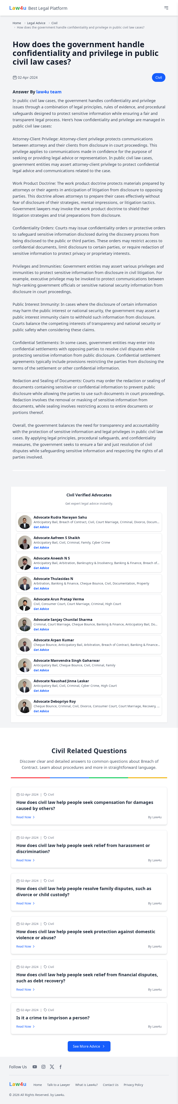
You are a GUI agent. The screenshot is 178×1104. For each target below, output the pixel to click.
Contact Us (111, 1085)
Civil (54, 23)
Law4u (59, 1095)
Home (17, 23)
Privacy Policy (133, 1085)
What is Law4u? (86, 1085)
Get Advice (41, 527)
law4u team (49, 92)
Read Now (23, 817)
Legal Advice (36, 23)
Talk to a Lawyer (58, 1085)
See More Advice (86, 1046)
